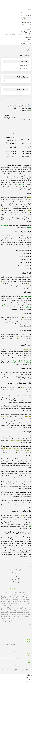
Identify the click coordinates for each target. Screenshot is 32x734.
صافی (26, 93)
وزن (28, 119)
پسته (26, 147)
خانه (29, 55)
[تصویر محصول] (25, 110)
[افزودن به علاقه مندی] (19, 113)
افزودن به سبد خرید (24, 139)
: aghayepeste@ (10, 665)
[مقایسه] (28, 113)
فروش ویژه (23, 65)
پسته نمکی (15, 304)
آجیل (25, 55)
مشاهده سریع (24, 113)
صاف (24, 121)
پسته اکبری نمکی (24, 143)
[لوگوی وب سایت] (27, 9)
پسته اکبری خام (26, 296)
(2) (4, 80)
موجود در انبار (23, 68)
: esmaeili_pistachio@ (10, 658)
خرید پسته (24, 618)
